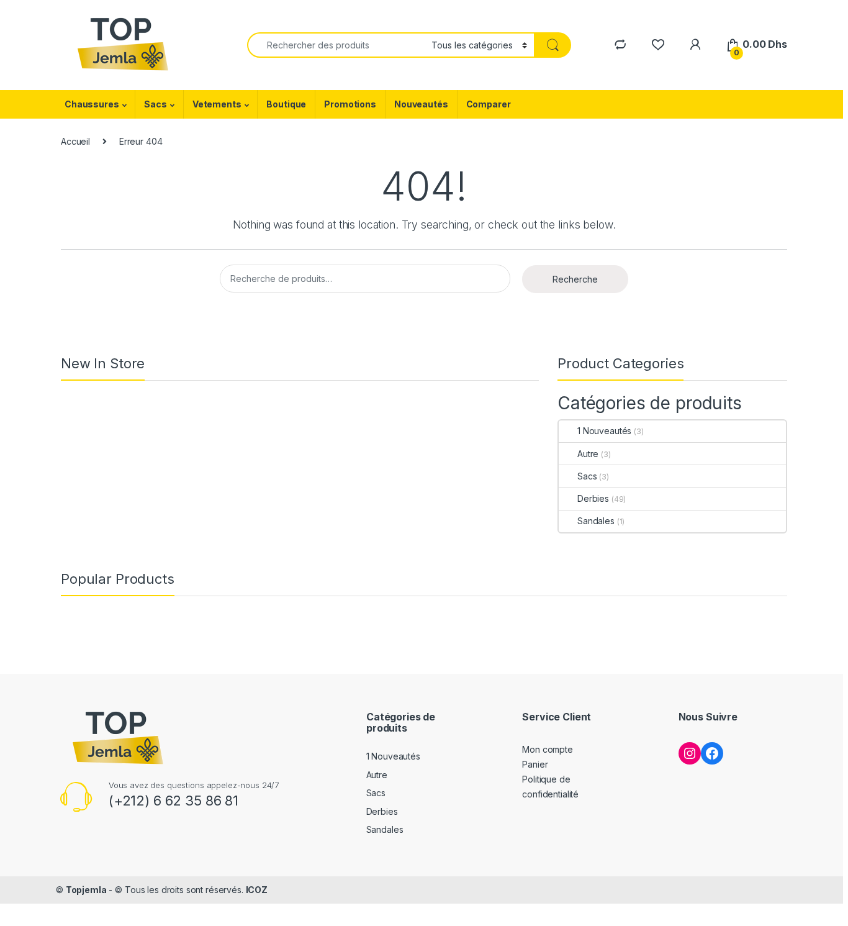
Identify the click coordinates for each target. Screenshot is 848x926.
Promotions (350, 104)
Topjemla (86, 889)
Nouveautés (421, 104)
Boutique (286, 104)
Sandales (596, 520)
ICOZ (257, 889)
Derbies (593, 498)
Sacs (155, 104)
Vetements (216, 104)
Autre (587, 453)
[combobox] (336, 45)
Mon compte (547, 749)
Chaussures (92, 104)
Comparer (488, 104)
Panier (535, 764)
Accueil (75, 141)
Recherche (575, 279)
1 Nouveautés (604, 430)
